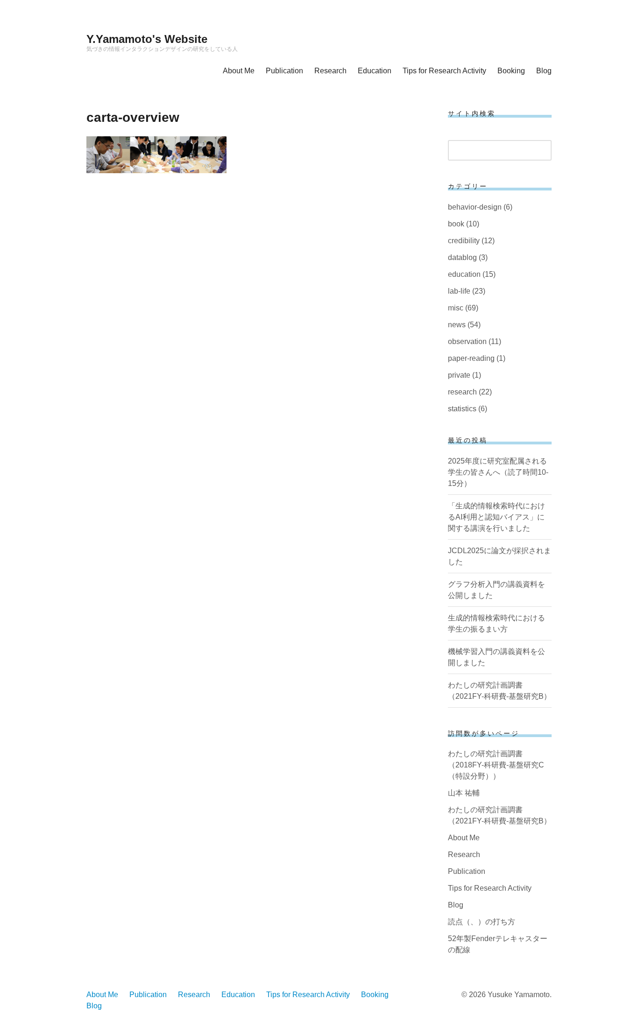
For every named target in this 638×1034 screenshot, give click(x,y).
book (456, 224)
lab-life (459, 291)
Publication (284, 71)
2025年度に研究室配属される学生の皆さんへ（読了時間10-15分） (498, 472)
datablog (462, 257)
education (464, 274)
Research (330, 71)
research (462, 392)
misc (455, 308)
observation (467, 341)
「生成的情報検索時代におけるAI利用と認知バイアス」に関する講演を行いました (496, 517)
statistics (462, 409)
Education (374, 71)
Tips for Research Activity (444, 71)
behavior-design (475, 207)
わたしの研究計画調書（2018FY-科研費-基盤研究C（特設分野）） (496, 765)
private (459, 375)
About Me (239, 71)
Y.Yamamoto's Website (146, 39)
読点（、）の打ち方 (481, 922)
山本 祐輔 (464, 793)
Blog (544, 71)
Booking (511, 71)
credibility (464, 241)
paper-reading (471, 358)
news (457, 325)
